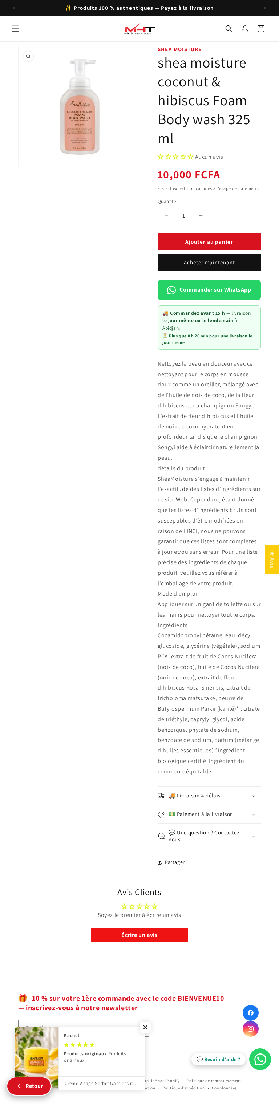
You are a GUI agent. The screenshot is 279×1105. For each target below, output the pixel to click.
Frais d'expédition (176, 188)
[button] (15, 29)
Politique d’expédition (183, 1087)
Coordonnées (224, 1087)
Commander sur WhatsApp (215, 289)
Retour (34, 1086)
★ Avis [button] (272, 559)
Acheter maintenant (209, 262)
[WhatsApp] (260, 1059)
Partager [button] (175, 862)
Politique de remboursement (214, 1080)
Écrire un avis (139, 935)
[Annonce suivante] (265, 8)
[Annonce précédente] (14, 8)
